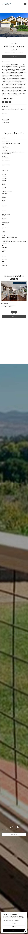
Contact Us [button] (14, 834)
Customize (14, 926)
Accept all (14, 930)
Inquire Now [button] (14, 56)
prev (12, 312)
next (15, 312)
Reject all (14, 923)
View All (14, 316)
